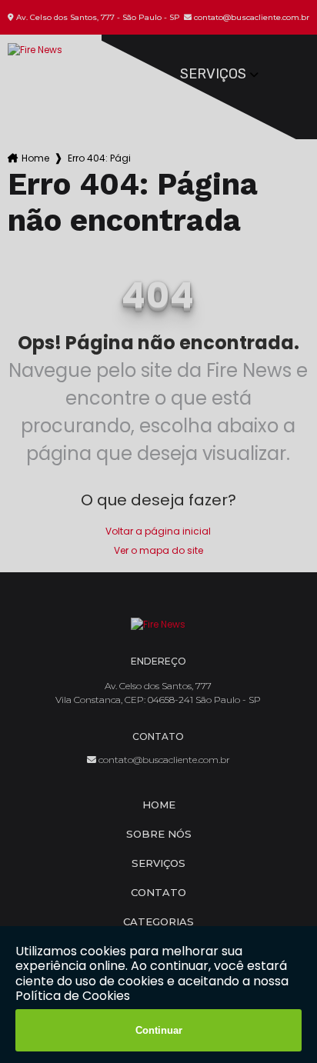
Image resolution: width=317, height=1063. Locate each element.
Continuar (158, 1030)
